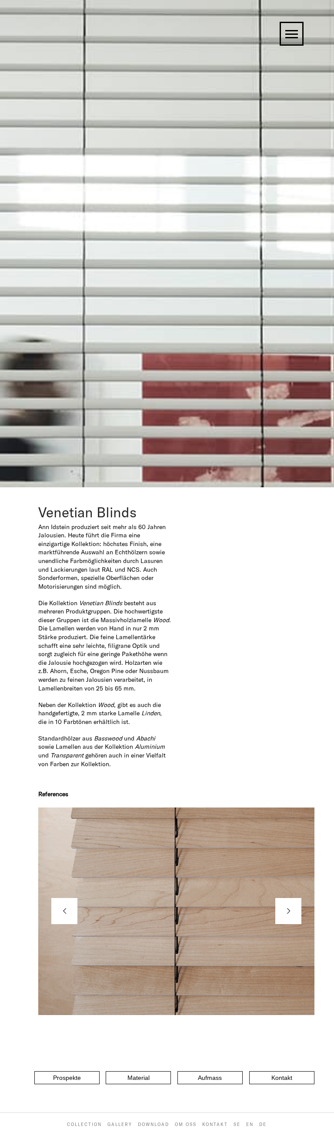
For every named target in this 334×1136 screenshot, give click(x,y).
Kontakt (215, 1124)
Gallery (119, 1124)
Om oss (186, 1124)
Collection (84, 1124)
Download (153, 1124)
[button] (67, 1077)
